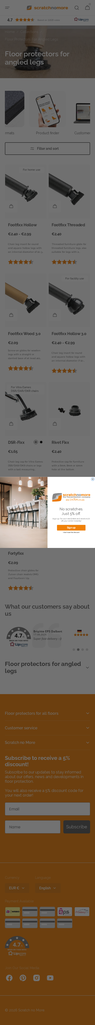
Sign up (71, 527)
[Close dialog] (92, 479)
